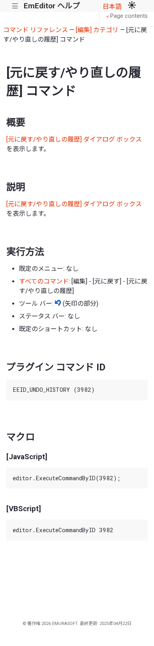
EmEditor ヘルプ (52, 5)
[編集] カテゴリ (97, 30)
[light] (132, 6)
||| (15, 6)
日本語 (112, 6)
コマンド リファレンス (35, 30)
